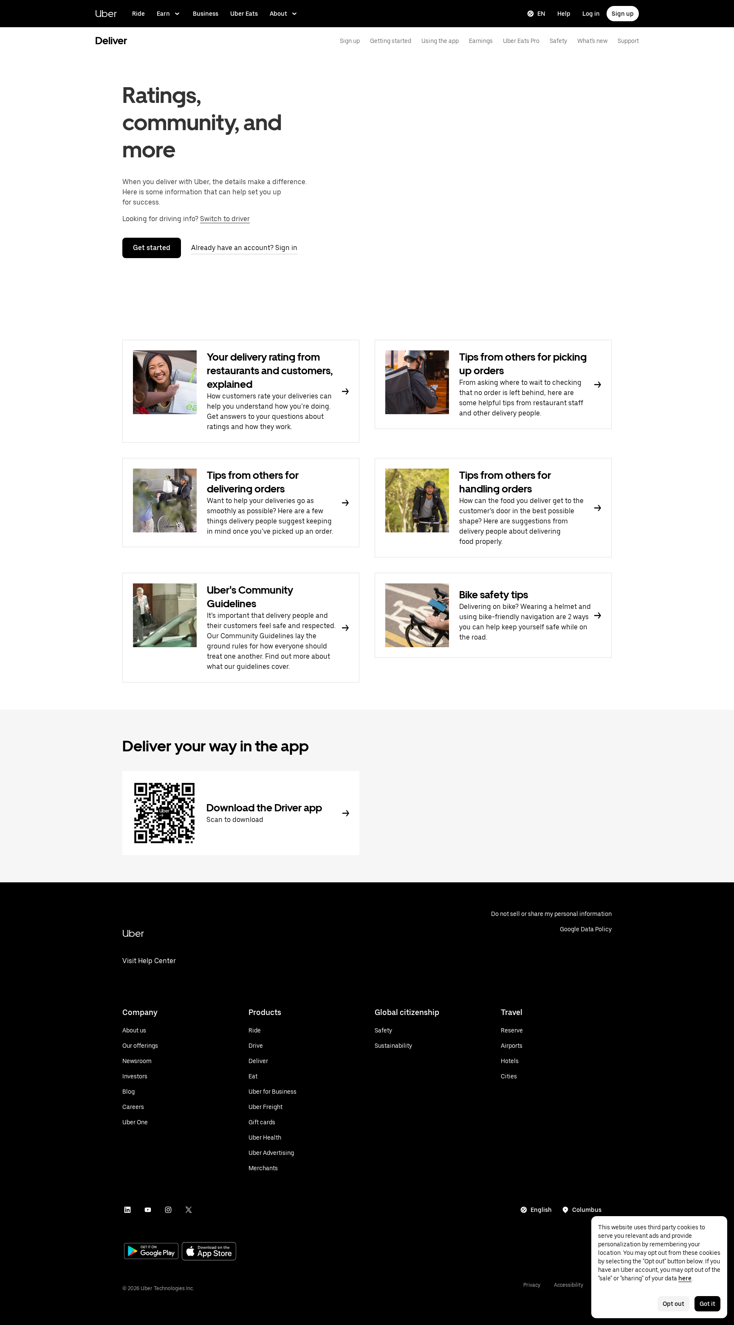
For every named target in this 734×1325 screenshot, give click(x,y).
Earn (163, 13)
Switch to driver (225, 219)
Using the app (440, 40)
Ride (138, 13)
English (541, 1209)
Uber (106, 13)
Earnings (481, 40)
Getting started (390, 40)
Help (563, 13)
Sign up (623, 13)
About (278, 13)
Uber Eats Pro (521, 40)
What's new (592, 40)
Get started (151, 248)
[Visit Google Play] (151, 1252)
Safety (558, 40)
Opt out (673, 1303)
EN (541, 13)
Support (628, 40)
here (685, 1278)
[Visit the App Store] (209, 1252)
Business (205, 13)
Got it (707, 1303)
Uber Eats (244, 13)
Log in (591, 13)
